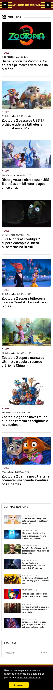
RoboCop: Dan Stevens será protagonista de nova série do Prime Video (35, 551)
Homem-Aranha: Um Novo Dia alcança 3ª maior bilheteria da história (35, 609)
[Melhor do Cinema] (26, 5)
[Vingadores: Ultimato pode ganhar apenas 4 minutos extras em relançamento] (12, 623)
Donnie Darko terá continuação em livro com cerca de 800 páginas (33, 565)
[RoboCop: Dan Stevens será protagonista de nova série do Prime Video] (12, 549)
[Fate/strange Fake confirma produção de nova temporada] (12, 594)
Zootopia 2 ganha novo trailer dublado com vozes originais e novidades (25, 421)
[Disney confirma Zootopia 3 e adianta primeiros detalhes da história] (26, 35)
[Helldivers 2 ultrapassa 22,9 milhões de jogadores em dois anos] (12, 579)
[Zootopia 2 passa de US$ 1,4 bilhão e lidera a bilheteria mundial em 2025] (26, 95)
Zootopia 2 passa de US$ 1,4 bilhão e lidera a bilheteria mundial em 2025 (23, 124)
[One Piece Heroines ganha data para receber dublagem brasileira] (12, 519)
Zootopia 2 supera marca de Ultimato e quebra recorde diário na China (23, 361)
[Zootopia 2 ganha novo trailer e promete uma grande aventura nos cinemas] (26, 451)
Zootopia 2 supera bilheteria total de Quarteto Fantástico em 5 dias (25, 302)
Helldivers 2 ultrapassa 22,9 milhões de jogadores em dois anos (35, 580)
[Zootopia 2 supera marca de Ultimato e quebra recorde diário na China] (26, 332)
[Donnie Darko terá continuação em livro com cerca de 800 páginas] (12, 564)
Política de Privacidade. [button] (29, 677)
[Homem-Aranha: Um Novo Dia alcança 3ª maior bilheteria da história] (12, 608)
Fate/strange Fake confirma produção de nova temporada (35, 595)
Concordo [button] (19, 685)
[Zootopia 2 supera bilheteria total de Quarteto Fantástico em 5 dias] (26, 273)
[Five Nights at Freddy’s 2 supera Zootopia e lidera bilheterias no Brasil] (26, 213)
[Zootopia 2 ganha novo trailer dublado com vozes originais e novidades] (26, 391)
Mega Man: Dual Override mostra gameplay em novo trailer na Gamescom (34, 536)
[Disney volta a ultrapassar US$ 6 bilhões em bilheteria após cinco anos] (26, 154)
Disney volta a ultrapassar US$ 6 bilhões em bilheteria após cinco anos (25, 184)
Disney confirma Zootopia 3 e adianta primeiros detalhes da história (25, 65)
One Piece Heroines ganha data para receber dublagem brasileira (35, 521)
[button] (6, 685)
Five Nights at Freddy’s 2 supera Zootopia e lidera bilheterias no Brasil (21, 243)
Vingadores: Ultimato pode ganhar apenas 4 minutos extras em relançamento (34, 624)
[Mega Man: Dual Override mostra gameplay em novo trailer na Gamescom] (12, 534)
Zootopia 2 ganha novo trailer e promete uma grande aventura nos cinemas (25, 480)
